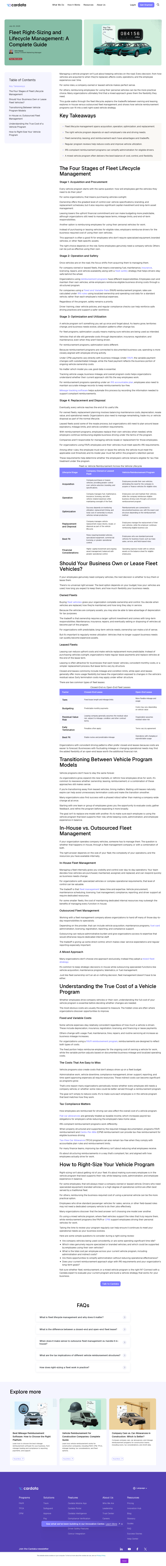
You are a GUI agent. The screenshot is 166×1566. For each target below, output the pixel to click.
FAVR (130, 357)
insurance (146, 267)
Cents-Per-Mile (88, 1132)
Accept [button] (124, 1561)
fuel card (155, 925)
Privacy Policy (101, 1555)
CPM (107, 1219)
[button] (57, 5)
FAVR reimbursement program (102, 1041)
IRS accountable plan (121, 382)
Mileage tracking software (74, 390)
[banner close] (122, 1523)
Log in (133, 5)
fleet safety (121, 270)
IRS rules (82, 293)
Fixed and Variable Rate (96, 290)
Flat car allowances (70, 1115)
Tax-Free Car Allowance (72, 1140)
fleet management (89, 889)
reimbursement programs (94, 279)
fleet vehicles (74, 602)
